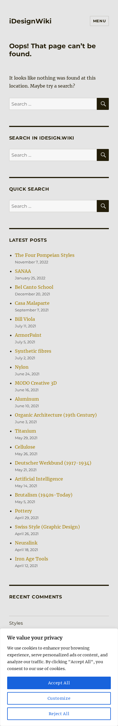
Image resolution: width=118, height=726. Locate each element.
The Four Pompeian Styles (44, 255)
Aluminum (27, 399)
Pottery (23, 511)
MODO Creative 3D (36, 383)
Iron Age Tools (31, 559)
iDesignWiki (30, 21)
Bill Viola (25, 319)
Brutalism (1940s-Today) (43, 495)
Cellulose (25, 447)
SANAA (23, 271)
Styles (16, 623)
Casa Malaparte (32, 303)
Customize (59, 698)
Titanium (25, 431)
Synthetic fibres (33, 351)
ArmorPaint (28, 335)
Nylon (22, 367)
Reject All (59, 713)
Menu (99, 21)
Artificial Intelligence (39, 479)
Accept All (59, 682)
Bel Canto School (34, 287)
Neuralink (26, 543)
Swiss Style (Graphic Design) (47, 527)
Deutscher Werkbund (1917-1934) (53, 463)
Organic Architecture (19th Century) (56, 415)
